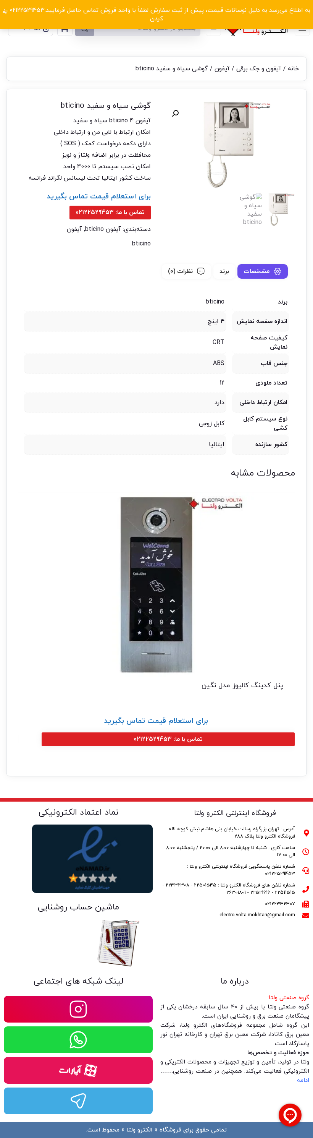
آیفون (222, 69)
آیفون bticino (103, 229)
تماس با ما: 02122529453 (110, 212)
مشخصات (256, 271)
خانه (293, 69)
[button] (175, 113)
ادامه (303, 1080)
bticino (141, 244)
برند (224, 271)
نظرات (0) (180, 271)
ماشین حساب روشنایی (78, 907)
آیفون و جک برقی (258, 69)
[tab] (262, 271)
